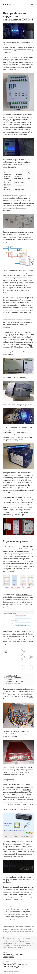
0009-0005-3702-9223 (19, 909)
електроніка (6, 940)
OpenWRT (21, 770)
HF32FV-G (23, 943)
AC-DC (27, 942)
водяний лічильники (14, 681)
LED (4, 945)
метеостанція (11, 676)
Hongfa (28, 943)
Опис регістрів (8, 780)
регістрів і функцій (10, 597)
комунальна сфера (16, 940)
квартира (17, 947)
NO (15, 945)
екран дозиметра (13, 683)
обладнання (14, 942)
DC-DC (15, 943)
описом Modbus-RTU (24, 594)
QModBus (19, 945)
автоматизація (26, 938)
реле (21, 947)
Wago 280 (6, 947)
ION (32, 943)
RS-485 (24, 945)
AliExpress (27, 789)
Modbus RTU (9, 945)
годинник (9, 679)
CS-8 (10, 943)
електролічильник (13, 677)
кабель (11, 947)
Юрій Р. (16, 938)
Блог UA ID (9, 4)
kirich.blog (7, 882)
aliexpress (6, 943)
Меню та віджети (32, 6)
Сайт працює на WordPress (11, 971)
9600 (22, 942)
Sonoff (29, 945)
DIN (18, 943)
